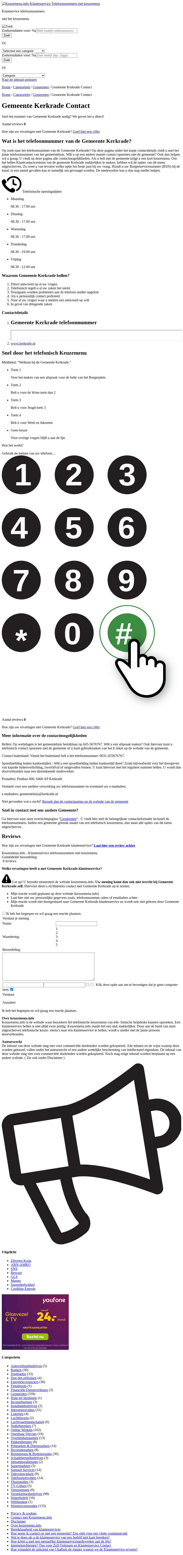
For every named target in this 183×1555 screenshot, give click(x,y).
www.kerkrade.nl (23, 343)
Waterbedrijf (19, 1498)
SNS (14, 1269)
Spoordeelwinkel (23, 1285)
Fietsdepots (19, 1386)
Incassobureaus (21, 1402)
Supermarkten (20, 1466)
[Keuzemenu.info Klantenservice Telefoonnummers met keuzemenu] (51, 4)
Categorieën (21, 87)
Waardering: (11, 937)
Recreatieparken (22, 1450)
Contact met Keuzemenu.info (31, 1517)
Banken (16, 1370)
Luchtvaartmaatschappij (27, 1422)
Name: (7, 923)
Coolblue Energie (23, 1289)
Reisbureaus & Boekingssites (31, 1454)
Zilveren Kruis (21, 1261)
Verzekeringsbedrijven (26, 1494)
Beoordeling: (11, 949)
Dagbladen (18, 1374)
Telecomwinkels (22, 1474)
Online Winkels (22, 1430)
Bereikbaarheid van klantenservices (35, 1529)
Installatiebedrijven (24, 1406)
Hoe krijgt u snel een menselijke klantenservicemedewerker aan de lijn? (61, 1541)
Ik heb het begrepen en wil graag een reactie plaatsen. (43, 914)
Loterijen (17, 1414)
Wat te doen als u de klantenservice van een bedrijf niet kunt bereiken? (60, 1537)
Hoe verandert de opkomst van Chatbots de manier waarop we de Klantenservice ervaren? (74, 1549)
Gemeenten (41, 87)
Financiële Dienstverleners (29, 1390)
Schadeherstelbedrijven (27, 1458)
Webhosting (19, 1502)
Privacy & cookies (24, 1513)
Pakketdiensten (21, 1442)
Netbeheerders (21, 1426)
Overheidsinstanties (24, 1438)
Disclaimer (18, 1521)
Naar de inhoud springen (19, 79)
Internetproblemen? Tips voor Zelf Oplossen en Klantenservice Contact (61, 1545)
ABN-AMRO (21, 1265)
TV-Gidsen (19, 1486)
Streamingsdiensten (24, 1462)
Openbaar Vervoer (24, 1434)
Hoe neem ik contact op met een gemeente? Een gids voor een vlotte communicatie (69, 1533)
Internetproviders (23, 1410)
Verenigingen (20, 1490)
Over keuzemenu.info (26, 1525)
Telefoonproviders (23, 1478)
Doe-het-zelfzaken (24, 1378)
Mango (16, 1281)
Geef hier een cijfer (86, 131)
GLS (14, 1277)
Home (6, 87)
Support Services (23, 1470)
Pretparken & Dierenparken (30, 1446)
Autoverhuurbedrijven (26, 1366)
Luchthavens (20, 1418)
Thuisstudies (19, 1482)
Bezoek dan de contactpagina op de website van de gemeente (85, 801)
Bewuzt (16, 1273)
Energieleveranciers (24, 1382)
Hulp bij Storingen (24, 1398)
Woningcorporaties (24, 1506)
